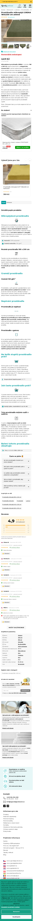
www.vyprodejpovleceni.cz (15, 861)
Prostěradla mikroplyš (8, 500)
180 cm (20, 640)
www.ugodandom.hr (13, 868)
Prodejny (6, 814)
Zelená (20, 635)
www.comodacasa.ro (13, 876)
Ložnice (28, 500)
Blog (4, 855)
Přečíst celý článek (7, 757)
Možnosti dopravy (8, 818)
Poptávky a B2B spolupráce (11, 843)
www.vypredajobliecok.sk (14, 863)
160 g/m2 (20, 642)
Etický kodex (7, 831)
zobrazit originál (17, 545)
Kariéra (5, 841)
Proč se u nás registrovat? (11, 845)
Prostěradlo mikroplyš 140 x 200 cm (11, 504)
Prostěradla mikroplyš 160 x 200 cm (11, 508)
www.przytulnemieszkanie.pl (15, 871)
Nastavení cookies (22, 900)
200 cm (20, 637)
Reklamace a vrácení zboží (11, 823)
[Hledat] (19, 5)
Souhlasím (16, 917)
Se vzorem (21, 664)
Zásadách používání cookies (10, 907)
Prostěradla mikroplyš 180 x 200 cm (11, 497)
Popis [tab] (3, 202)
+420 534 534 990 (12, 797)
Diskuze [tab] (9, 202)
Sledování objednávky (9, 816)
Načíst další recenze (16, 627)
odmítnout (16, 903)
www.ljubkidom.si (12, 866)
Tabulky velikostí (8, 852)
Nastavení (16, 911)
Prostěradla (20, 500)
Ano (19, 653)
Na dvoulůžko (22, 644)
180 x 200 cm (21, 651)
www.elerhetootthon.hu (14, 873)
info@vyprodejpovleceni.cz (16, 802)
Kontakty (6, 825)
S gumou (20, 655)
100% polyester (22, 646)
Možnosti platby (8, 821)
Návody (5, 850)
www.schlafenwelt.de (13, 878)
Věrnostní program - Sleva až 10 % (13, 848)
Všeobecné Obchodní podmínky (13, 827)
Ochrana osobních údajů (10, 829)
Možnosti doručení (10, 52)
